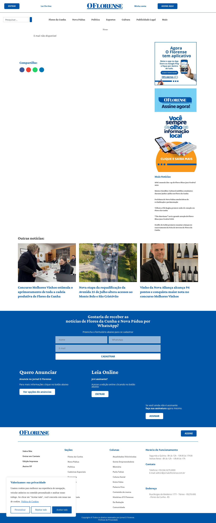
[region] (41, 497)
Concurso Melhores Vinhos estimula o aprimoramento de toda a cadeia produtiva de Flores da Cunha (45, 291)
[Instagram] (194, 6)
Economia (72, 477)
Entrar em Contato (31, 456)
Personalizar (20, 510)
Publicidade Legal (146, 19)
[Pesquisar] (31, 19)
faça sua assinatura (156, 408)
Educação (72, 482)
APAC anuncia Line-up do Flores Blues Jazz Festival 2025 (175, 183)
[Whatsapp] (207, 6)
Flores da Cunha (57, 19)
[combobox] (15, 19)
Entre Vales (118, 482)
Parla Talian (118, 472)
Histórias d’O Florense (123, 497)
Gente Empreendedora (123, 461)
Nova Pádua (78, 19)
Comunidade (74, 497)
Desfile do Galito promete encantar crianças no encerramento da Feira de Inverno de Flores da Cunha (173, 227)
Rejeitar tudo (41, 510)
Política (95, 19)
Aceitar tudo (62, 510)
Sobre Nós (27, 451)
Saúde (71, 492)
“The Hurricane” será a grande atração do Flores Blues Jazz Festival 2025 (174, 217)
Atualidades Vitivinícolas (124, 456)
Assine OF (27, 466)
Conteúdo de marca (122, 492)
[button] (22, 69)
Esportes (110, 19)
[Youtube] (201, 6)
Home (105, 29)
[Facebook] (188, 6)
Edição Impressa (30, 461)
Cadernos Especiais (77, 472)
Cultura (126, 19)
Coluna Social (119, 477)
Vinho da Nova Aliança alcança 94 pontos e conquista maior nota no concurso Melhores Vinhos (165, 291)
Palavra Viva (118, 487)
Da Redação (118, 502)
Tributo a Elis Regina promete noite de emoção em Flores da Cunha (175, 209)
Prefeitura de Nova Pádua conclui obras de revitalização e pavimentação (172, 200)
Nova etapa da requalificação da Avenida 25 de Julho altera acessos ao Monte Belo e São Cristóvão (106, 291)
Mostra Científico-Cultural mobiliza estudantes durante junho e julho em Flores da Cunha (174, 192)
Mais (164, 19)
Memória (117, 466)
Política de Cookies (30, 501)
